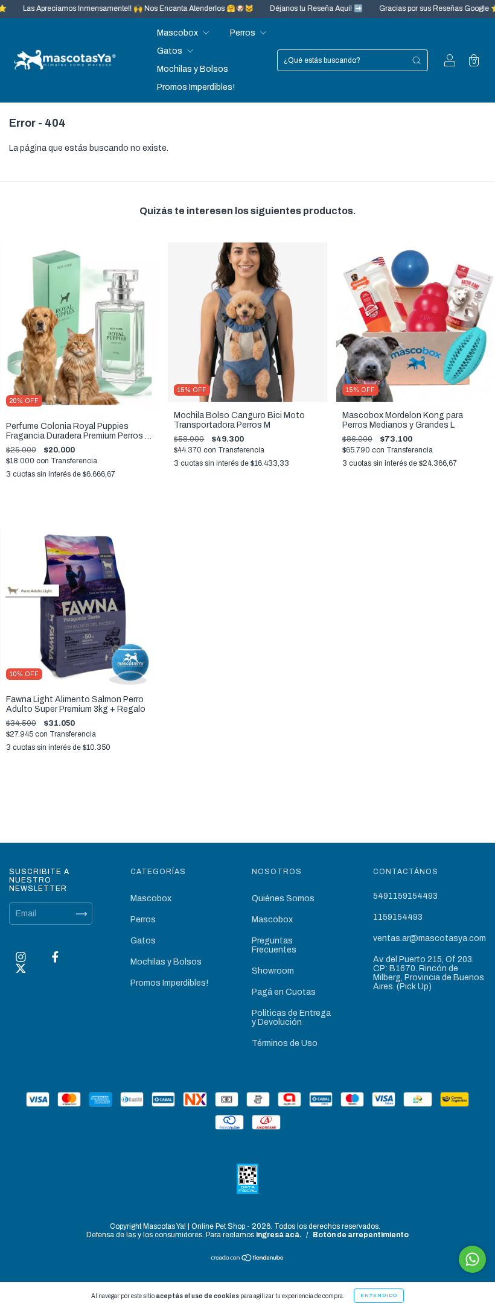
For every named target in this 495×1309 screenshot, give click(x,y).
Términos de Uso (285, 1043)
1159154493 (398, 917)
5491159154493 (405, 896)
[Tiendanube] (248, 1259)
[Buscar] (416, 60)
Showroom (273, 970)
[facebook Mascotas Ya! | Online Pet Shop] (55, 957)
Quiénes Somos (283, 898)
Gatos (170, 50)
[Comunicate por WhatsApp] (472, 1259)
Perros (243, 32)
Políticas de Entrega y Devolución (291, 1018)
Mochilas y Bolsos (192, 69)
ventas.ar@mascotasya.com (429, 938)
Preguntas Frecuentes (274, 945)
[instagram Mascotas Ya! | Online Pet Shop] (21, 957)
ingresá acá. (279, 1235)
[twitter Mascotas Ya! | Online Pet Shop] (21, 968)
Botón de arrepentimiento (361, 1235)
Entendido (378, 1295)
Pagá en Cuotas (284, 992)
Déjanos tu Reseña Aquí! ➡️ (291, 8)
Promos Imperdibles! (196, 87)
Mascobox (178, 32)
